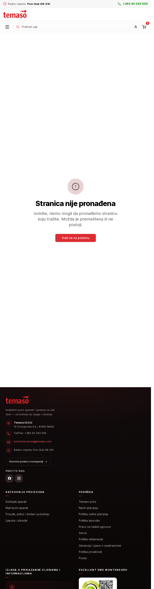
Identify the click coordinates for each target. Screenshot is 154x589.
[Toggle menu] (7, 27)
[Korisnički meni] (136, 27)
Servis (83, 533)
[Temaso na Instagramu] (19, 478)
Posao (83, 558)
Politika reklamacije (91, 539)
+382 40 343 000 (35, 433)
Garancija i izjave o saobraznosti (100, 545)
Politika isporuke (89, 520)
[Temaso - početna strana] (14, 14)
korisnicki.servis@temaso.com (33, 441)
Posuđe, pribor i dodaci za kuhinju (27, 514)
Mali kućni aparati (17, 508)
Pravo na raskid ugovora (95, 526)
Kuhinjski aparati (16, 501)
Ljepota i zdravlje (16, 520)
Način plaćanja (88, 508)
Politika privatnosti (90, 551)
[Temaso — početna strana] (17, 400)
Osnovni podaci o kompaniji (26, 461)
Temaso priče (87, 501)
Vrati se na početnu (75, 238)
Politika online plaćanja (93, 514)
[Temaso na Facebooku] (9, 478)
